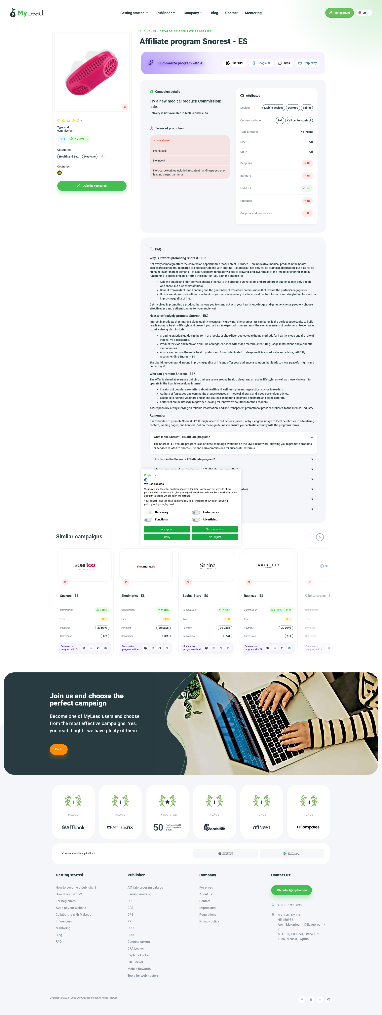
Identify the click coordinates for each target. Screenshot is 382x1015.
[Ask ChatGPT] (84, 648)
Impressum (207, 908)
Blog (214, 13)
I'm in (58, 749)
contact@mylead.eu (293, 890)
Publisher (148, 31)
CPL (130, 901)
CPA (131, 908)
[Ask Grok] (98, 648)
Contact (231, 13)
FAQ (59, 942)
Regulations (207, 914)
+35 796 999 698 (290, 905)
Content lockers (139, 942)
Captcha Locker (139, 955)
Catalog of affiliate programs (185, 31)
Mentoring (253, 13)
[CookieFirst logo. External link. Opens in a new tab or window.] (145, 480)
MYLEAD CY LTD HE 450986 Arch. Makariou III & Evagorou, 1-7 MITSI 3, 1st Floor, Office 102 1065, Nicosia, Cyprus (301, 927)
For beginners (66, 901)
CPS (131, 914)
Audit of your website (71, 908)
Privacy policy (209, 921)
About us (205, 894)
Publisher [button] (164, 13)
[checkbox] (148, 512)
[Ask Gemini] (91, 648)
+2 (102, 156)
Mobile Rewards (139, 969)
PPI (130, 921)
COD (131, 935)
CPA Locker (136, 948)
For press (206, 887)
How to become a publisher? (76, 887)
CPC (131, 928)
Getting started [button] (132, 13)
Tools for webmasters (143, 976)
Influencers (64, 921)
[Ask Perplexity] (105, 648)
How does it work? (69, 894)
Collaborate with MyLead (73, 914)
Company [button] (191, 13)
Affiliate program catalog (145, 887)
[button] (364, 13)
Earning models (139, 894)
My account (342, 13)
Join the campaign (95, 185)
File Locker (135, 962)
